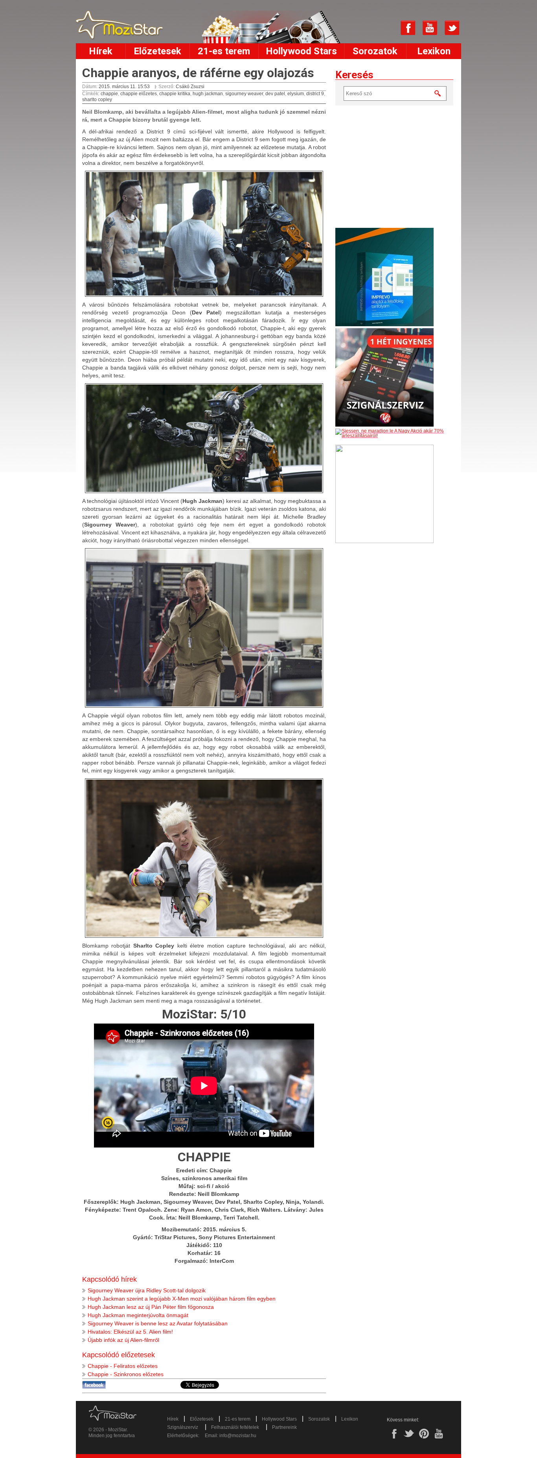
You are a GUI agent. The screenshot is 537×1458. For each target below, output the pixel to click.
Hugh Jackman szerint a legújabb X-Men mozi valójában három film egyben (182, 1298)
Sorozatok (375, 51)
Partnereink (284, 1427)
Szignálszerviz (182, 1427)
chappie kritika (174, 93)
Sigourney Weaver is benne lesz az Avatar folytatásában (158, 1323)
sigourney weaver (244, 93)
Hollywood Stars (301, 51)
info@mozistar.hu (237, 1435)
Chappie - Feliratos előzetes (123, 1366)
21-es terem (224, 51)
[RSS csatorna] (386, 27)
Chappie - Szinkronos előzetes (126, 1374)
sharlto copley (97, 99)
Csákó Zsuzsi (190, 86)
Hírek (100, 51)
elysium (295, 93)
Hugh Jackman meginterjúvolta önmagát (138, 1315)
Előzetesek (157, 51)
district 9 (315, 93)
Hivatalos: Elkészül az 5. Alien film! (130, 1332)
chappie (109, 93)
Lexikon (434, 51)
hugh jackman (208, 93)
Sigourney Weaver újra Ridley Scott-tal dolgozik (147, 1290)
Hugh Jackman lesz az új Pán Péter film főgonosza (151, 1307)
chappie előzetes (138, 93)
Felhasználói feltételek (235, 1427)
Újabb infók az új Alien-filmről (123, 1340)
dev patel (275, 93)
